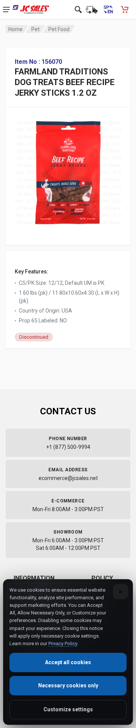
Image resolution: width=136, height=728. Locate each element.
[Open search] (78, 9)
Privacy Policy (62, 643)
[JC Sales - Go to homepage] (31, 9)
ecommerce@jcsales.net (68, 478)
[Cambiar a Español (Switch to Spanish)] (108, 9)
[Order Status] (91, 9)
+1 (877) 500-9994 (68, 447)
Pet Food (59, 29)
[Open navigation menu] (6, 9)
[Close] (120, 591)
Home (15, 29)
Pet (35, 29)
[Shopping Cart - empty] (124, 9)
